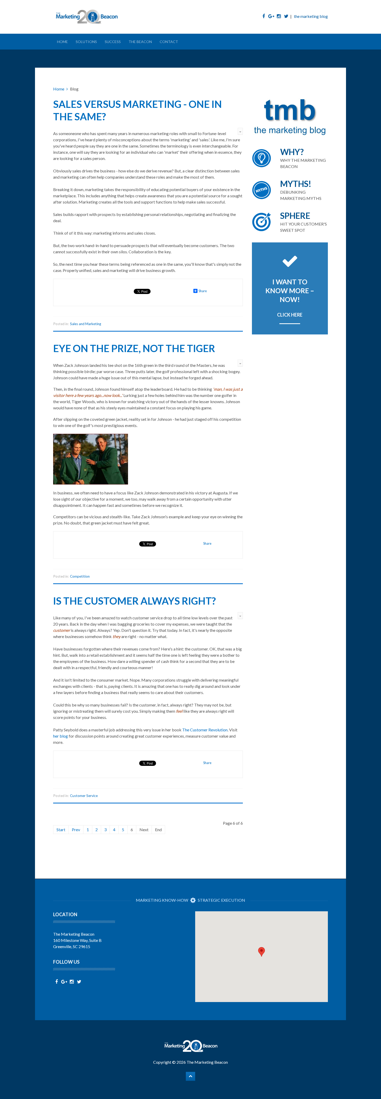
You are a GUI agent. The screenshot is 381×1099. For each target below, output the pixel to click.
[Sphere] (290, 222)
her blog (61, 735)
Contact (169, 41)
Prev (76, 829)
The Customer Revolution (205, 729)
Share (203, 291)
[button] (261, 952)
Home (62, 41)
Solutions (86, 41)
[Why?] (290, 158)
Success (113, 41)
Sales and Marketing (85, 324)
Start (61, 829)
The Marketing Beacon (207, 1062)
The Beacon (140, 41)
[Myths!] (290, 190)
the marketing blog (311, 16)
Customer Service (84, 796)
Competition (80, 576)
